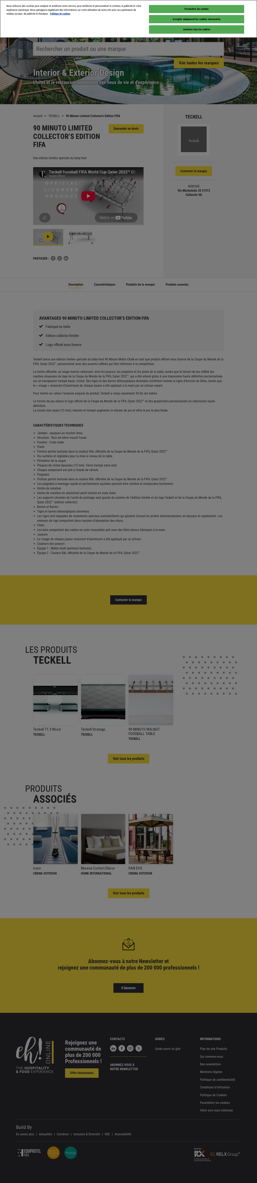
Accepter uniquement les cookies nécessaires (196, 19)
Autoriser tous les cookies (196, 29)
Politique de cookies (60, 13)
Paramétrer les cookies (197, 8)
